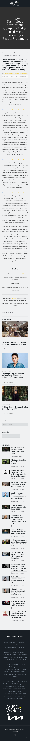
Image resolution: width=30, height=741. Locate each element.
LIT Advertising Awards (12, 669)
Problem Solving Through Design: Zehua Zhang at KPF (15, 408)
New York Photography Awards (18, 684)
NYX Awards (7, 652)
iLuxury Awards (7, 688)
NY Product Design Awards (13, 679)
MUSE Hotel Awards (15, 645)
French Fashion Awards (15, 691)
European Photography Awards (15, 686)
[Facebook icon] (14, 735)
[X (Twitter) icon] (15, 735)
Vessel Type (14, 298)
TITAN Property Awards (20, 657)
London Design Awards (12, 664)
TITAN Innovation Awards (17, 662)
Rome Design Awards (19, 696)
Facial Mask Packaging (18, 273)
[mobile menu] (27, 3)
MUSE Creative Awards (10, 642)
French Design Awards (10, 674)
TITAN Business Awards (9, 654)
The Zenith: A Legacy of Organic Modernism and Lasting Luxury (14, 343)
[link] (15, 76)
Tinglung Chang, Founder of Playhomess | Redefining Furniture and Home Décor (13, 375)
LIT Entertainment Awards (17, 671)
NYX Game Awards (18, 652)
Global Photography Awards (15, 698)
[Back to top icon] (26, 737)
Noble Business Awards (10, 693)
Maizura (7, 55)
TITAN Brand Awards (11, 659)
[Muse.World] (15, 3)
